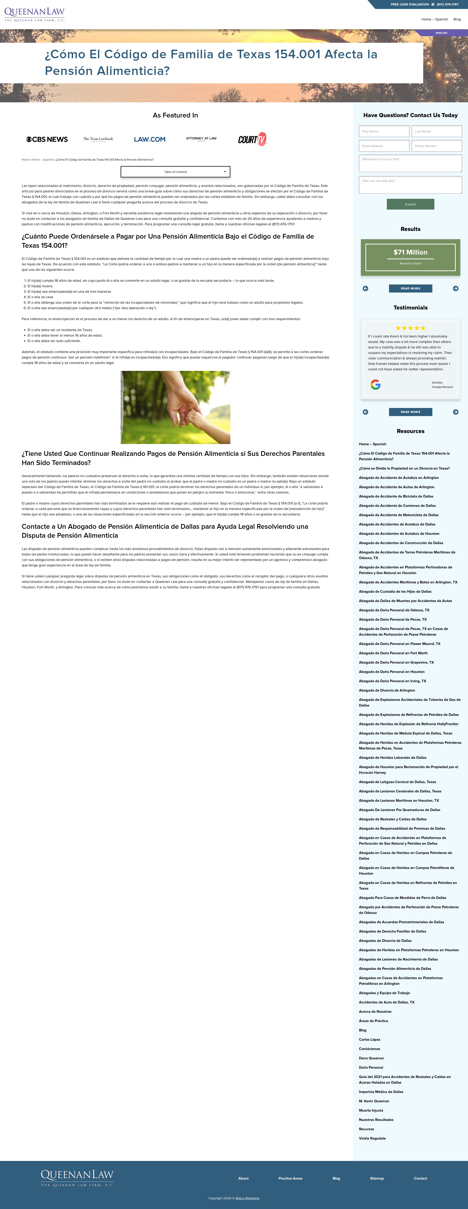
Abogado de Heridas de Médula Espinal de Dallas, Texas (405, 733)
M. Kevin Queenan (374, 1101)
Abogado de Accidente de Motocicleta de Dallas (399, 515)
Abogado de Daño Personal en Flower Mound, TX (399, 644)
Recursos (366, 1129)
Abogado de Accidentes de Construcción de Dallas (401, 543)
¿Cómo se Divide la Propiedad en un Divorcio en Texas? (404, 468)
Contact (420, 1178)
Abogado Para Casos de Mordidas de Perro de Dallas (402, 898)
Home (25, 159)
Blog (457, 19)
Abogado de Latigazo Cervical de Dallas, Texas (397, 782)
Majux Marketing (247, 1198)
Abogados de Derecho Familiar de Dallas (392, 931)
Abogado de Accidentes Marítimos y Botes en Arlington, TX (408, 582)
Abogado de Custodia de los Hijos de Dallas (395, 591)
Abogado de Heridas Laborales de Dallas (393, 758)
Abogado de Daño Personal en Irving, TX (392, 681)
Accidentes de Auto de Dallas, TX (386, 1002)
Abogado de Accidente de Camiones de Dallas (397, 506)
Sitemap (377, 1178)
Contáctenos (369, 1049)
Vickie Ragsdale (372, 1138)
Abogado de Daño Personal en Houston (392, 672)
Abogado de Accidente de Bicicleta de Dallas (396, 496)
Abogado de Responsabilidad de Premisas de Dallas (402, 828)
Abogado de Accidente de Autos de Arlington (397, 487)
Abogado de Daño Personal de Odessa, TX (394, 610)
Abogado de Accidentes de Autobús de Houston (399, 534)
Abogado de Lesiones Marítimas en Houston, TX (399, 800)
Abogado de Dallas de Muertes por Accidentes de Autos (405, 601)
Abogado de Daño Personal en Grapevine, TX (396, 662)
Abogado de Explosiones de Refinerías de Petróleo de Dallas (409, 715)
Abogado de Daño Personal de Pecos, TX (393, 619)
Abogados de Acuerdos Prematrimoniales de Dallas (401, 922)
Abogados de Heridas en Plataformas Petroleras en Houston (409, 950)
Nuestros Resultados (376, 1120)
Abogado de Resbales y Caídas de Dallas (393, 819)
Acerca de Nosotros (375, 1011)
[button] (365, 288)
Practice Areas (291, 1178)
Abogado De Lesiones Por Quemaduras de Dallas (399, 810)
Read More (410, 288)
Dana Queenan (371, 1058)
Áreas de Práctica (373, 1021)
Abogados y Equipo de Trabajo (384, 993)
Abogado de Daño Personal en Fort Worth (393, 653)
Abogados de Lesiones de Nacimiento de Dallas (398, 959)
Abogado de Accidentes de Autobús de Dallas (397, 524)
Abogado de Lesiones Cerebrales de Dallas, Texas (400, 791)
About (243, 1178)
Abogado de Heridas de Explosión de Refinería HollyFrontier (408, 724)
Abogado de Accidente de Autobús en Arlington (399, 478)
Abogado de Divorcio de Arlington (387, 690)
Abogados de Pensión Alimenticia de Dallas (395, 969)
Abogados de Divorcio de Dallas (385, 941)
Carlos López (369, 1039)
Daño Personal (371, 1067)
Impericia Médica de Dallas (381, 1092)
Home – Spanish (435, 19)
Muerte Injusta (371, 1110)
